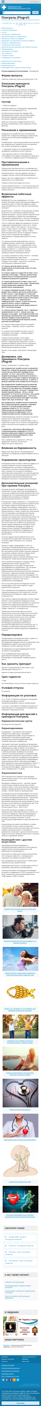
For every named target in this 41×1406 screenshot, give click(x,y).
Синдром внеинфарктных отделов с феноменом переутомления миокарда (20, 1216)
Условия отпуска (8, 55)
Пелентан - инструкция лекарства (21, 1246)
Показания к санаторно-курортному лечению (20, 1292)
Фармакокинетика (8, 65)
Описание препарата (9, 30)
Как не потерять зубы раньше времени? (17, 1297)
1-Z (3, 23)
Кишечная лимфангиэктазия (20, 1182)
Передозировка (7, 49)
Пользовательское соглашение (10, 1371)
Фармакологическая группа (12, 61)
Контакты (4, 1361)
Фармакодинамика (8, 63)
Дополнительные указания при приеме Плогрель (20, 47)
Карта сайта (26, 1361)
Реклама (25, 1359)
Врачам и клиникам (8, 1359)
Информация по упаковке (11, 57)
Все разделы (34, 1)
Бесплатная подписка (8, 1374)
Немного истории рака (14, 1282)
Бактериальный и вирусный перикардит (20, 1140)
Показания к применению (11, 34)
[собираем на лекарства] (20, 1326)
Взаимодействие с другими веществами (16, 67)
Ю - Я (23, 25)
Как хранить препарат (10, 51)
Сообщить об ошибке (8, 1365)
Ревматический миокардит (20, 1110)
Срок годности (7, 53)
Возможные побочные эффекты (13, 39)
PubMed (6, 1345)
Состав (4, 32)
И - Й (19, 23)
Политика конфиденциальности (11, 1368)
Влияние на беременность (11, 43)
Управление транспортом (11, 45)
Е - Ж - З (14, 23)
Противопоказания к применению (14, 36)
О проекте (5, 1357)
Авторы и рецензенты (29, 1357)
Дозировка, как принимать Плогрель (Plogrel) (18, 41)
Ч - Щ (18, 25)
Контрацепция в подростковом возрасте (18, 1287)
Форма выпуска (7, 28)
